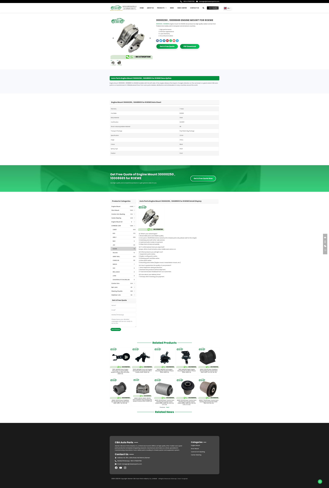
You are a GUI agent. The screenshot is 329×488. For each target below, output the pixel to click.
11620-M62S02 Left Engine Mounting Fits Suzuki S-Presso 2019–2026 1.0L (164, 371)
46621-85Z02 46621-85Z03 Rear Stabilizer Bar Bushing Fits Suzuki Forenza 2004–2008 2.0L (142, 399)
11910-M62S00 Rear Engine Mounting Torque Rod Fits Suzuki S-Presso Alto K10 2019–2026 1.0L (120, 372)
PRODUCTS (160, 8)
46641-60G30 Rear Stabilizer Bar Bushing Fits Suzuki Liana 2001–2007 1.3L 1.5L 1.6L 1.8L (209, 371)
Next (167, 407)
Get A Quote (213, 8)
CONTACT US (194, 8)
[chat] (320, 481)
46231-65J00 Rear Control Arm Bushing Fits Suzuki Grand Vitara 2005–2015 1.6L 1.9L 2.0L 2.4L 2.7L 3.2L (186, 402)
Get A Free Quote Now (203, 178)
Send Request (115, 329)
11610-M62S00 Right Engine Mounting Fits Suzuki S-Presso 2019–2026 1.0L (187, 371)
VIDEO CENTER (182, 8)
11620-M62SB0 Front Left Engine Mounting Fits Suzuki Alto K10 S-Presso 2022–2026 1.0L (142, 371)
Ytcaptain (184, 479)
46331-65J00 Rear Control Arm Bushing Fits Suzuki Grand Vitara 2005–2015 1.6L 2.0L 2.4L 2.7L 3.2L (164, 402)
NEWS (172, 8)
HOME (142, 8)
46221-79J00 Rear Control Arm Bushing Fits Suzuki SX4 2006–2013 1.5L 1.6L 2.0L (208, 401)
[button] (203, 8)
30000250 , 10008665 (162, 24)
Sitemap (173, 479)
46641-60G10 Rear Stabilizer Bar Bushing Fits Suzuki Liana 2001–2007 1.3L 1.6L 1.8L (120, 401)
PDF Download (190, 46)
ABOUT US (150, 8)
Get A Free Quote (167, 46)
